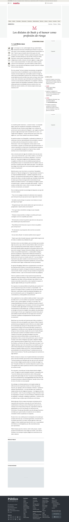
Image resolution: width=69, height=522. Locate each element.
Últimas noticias (26, 517)
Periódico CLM (44, 502)
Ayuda (10, 512)
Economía (54, 21)
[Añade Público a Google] (9, 517)
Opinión (13, 21)
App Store (57, 516)
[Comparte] (9, 48)
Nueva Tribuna (44, 505)
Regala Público (12, 509)
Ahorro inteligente (36, 505)
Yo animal (34, 508)
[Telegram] (13, 519)
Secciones (25, 498)
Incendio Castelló (47, 0)
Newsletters (11, 506)
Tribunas (55, 24)
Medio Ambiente (36, 21)
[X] (15, 517)
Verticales (35, 498)
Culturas (45, 21)
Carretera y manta (36, 509)
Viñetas (59, 24)
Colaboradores (45, 498)
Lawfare (34, 513)
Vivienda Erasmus (27, 0)
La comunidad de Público (14, 510)
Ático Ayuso (15, 0)
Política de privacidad (46, 517)
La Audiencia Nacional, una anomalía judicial (53, 100)
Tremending (18, 21)
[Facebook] (13, 517)
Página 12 (44, 510)
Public (59, 21)
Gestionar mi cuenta (13, 504)
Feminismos (30, 21)
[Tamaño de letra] (9, 58)
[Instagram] (20, 517)
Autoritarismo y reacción (37, 517)
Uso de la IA (55, 506)
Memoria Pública (26, 508)
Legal (43, 512)
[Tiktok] (11, 519)
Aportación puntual (13, 507)
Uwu (33, 502)
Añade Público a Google (39, 41)
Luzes (43, 509)
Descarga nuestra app (56, 510)
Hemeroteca (11, 24)
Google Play (57, 513)
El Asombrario (44, 506)
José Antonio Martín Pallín (52, 102)
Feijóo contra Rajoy (50, 87)
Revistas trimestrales (37, 511)
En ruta (34, 506)
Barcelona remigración (53, 0)
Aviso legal (44, 514)
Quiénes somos (54, 500)
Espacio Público (45, 500)
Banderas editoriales (56, 504)
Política (10, 21)
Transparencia (54, 501)
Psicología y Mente (36, 504)
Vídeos (24, 514)
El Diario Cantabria (45, 501)
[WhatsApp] (17, 519)
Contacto (53, 508)
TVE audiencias (41, 0)
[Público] (16, 3)
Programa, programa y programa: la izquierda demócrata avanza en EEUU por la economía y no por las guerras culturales (52, 107)
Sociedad (25, 504)
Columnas (50, 24)
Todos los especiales (36, 518)
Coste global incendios (20, 0)
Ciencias (50, 21)
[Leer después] (9, 52)
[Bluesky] (17, 517)
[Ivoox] (20, 519)
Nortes (43, 504)
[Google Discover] (11, 517)
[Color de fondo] (9, 63)
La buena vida (35, 501)
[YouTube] (9, 519)
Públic (24, 513)
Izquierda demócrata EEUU (34, 0)
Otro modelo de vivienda (37, 514)
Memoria (41, 21)
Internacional (24, 21)
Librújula (43, 508)
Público (13, 499)
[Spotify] (15, 519)
